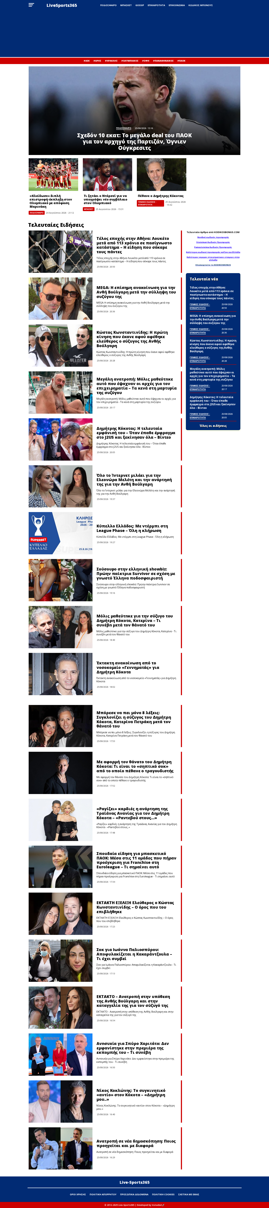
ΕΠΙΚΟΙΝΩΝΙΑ (177, 5)
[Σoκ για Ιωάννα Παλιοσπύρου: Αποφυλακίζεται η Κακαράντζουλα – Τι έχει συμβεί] (60, 961)
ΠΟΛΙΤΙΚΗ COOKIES (163, 1194)
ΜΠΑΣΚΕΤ (126, 5)
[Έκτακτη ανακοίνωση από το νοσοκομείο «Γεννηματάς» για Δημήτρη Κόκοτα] (60, 674)
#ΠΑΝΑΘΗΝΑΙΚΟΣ (163, 60)
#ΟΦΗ (145, 60)
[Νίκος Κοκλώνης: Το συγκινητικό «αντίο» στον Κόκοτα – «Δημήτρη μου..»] (60, 1101)
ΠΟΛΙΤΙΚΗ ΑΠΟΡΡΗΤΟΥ (103, 1194)
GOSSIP (139, 5)
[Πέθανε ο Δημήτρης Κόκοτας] (161, 174)
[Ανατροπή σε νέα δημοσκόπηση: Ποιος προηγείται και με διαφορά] (60, 1148)
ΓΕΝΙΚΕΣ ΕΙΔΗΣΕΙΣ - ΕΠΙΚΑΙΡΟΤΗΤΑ (147, 203)
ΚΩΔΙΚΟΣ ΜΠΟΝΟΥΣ (201, 5)
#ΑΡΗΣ (97, 60)
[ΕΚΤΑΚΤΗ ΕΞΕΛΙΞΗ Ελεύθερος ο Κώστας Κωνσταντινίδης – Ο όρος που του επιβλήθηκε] (60, 914)
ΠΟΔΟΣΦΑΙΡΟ (108, 5)
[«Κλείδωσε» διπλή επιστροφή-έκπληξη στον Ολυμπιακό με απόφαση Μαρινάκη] (53, 174)
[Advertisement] (134, 33)
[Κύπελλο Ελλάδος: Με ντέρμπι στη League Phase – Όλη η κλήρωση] (60, 533)
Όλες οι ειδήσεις (213, 425)
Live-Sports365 (135, 1182)
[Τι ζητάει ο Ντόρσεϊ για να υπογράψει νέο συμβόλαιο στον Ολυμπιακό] (107, 174)
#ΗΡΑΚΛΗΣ (111, 60)
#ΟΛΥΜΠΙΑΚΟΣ (129, 60)
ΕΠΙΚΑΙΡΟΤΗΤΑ (156, 5)
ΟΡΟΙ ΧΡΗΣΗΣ (78, 1194)
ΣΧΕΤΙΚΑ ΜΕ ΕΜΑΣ (188, 1194)
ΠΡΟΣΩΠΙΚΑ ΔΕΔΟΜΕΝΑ (134, 1194)
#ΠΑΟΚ (181, 60)
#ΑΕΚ (87, 60)
